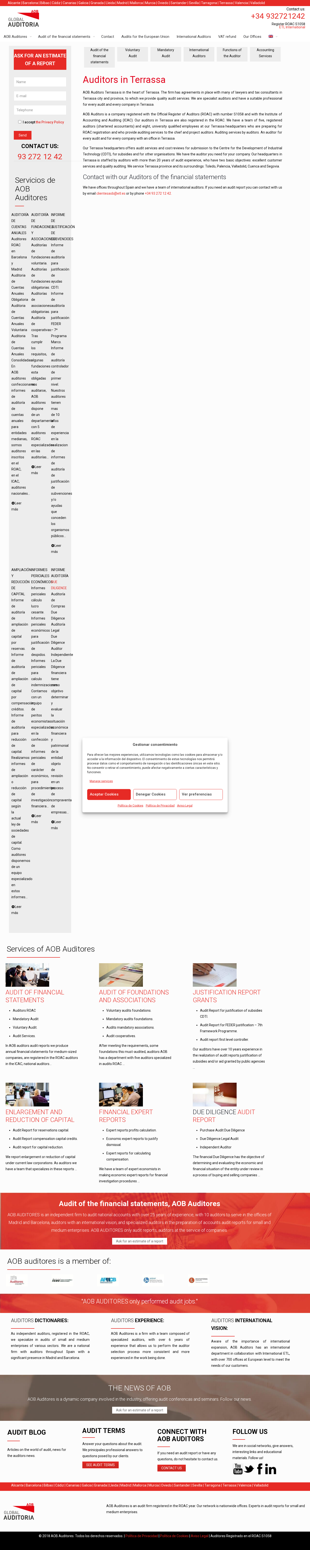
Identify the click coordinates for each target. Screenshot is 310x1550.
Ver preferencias (197, 794)
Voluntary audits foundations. (128, 1010)
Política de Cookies (130, 805)
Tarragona (209, 3)
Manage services (101, 781)
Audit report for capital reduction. (38, 1147)
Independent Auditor (216, 1147)
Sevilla (194, 3)
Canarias (69, 3)
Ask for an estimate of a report (139, 1241)
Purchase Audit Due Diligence (222, 1130)
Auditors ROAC (24, 1010)
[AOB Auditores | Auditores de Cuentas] (34, 19)
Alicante (14, 3)
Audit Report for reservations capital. (41, 1130)
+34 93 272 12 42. (158, 193)
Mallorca (136, 3)
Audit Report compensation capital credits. (45, 1139)
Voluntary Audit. (25, 1027)
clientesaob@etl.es (110, 193)
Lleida (110, 3)
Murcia (150, 3)
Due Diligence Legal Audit (219, 1139)
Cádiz (56, 3)
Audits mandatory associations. (130, 1027)
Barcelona (30, 3)
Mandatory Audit (26, 1019)
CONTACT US (171, 1468)
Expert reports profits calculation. (131, 1130)
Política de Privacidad (160, 805)
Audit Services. (24, 1036)
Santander (178, 3)
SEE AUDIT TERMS (100, 1465)
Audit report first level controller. (224, 1039)
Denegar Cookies (150, 794)
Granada (97, 3)
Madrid (122, 3)
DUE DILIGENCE (214, 1112)
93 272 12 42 (39, 156)
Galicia (83, 3)
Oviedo (163, 3)
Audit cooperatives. (121, 1036)
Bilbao (45, 3)
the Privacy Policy (50, 122)
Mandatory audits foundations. (129, 1019)
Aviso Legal (185, 805)
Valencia (241, 3)
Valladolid (257, 3)
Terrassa (226, 3)
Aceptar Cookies (104, 794)
